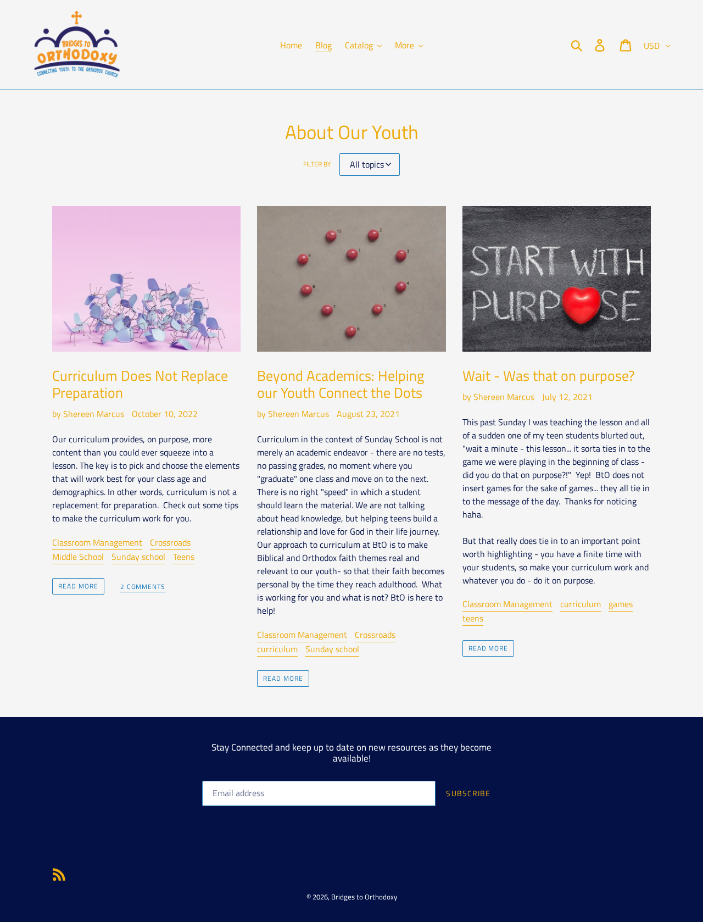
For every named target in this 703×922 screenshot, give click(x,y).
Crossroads (170, 542)
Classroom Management (97, 542)
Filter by (317, 164)
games (621, 603)
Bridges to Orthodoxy (364, 896)
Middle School (78, 556)
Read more (78, 586)
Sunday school (138, 556)
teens (472, 618)
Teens (183, 556)
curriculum (277, 649)
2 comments (143, 587)
